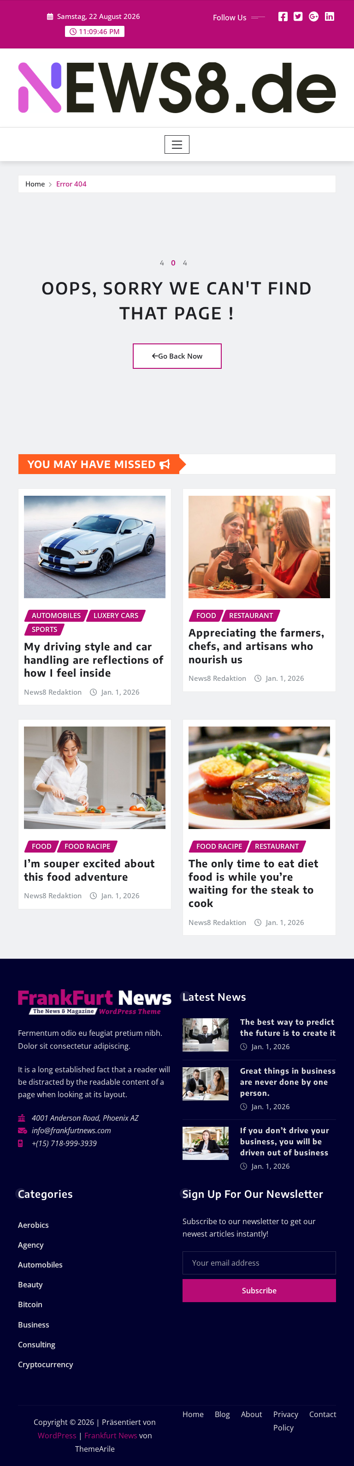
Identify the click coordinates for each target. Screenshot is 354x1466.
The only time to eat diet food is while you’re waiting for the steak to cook (254, 883)
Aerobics (33, 1225)
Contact (322, 1414)
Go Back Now (180, 355)
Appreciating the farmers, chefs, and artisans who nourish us (256, 645)
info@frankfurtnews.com (71, 1130)
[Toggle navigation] (177, 144)
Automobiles (40, 1265)
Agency (31, 1245)
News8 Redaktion (53, 692)
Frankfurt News (110, 1435)
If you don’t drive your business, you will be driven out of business (284, 1141)
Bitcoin (30, 1304)
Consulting (36, 1345)
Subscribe (259, 1291)
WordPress (57, 1435)
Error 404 (71, 183)
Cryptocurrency (45, 1364)
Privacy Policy (285, 1421)
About (251, 1414)
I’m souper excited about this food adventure (89, 870)
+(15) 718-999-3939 (64, 1143)
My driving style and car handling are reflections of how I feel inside (94, 659)
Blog (222, 1414)
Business (33, 1325)
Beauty (30, 1285)
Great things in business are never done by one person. (288, 1082)
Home (35, 183)
